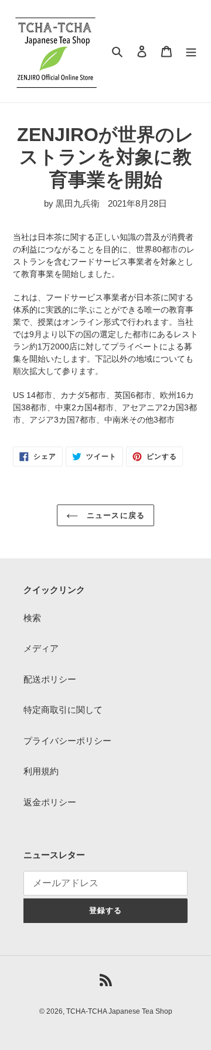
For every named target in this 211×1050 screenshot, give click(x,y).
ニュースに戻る (114, 515)
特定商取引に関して (63, 710)
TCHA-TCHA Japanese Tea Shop (119, 1011)
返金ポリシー (49, 802)
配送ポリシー (49, 679)
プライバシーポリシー (67, 741)
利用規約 (41, 771)
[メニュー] (191, 51)
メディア (41, 648)
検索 (32, 618)
